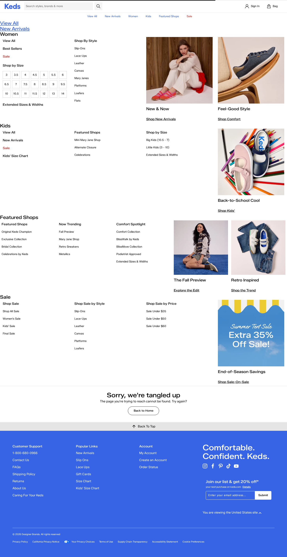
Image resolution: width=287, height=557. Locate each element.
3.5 (16, 75)
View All (92, 16)
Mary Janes (81, 78)
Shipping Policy (23, 474)
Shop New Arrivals (161, 119)
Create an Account (153, 460)
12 (44, 93)
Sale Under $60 (156, 326)
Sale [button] (189, 16)
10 (6, 93)
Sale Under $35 (156, 311)
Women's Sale (11, 318)
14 (62, 93)
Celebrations (82, 155)
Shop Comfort (229, 119)
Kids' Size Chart (15, 156)
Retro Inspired (245, 280)
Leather (79, 63)
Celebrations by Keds (15, 254)
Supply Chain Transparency (132, 541)
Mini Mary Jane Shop (87, 140)
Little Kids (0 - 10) (157, 147)
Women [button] (133, 16)
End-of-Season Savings (241, 371)
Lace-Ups (80, 56)
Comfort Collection (128, 231)
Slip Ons (82, 460)
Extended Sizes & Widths (23, 104)
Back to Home (143, 410)
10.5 (16, 93)
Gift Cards (83, 474)
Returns (18, 481)
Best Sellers (12, 48)
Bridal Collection (12, 246)
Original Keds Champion (17, 231)
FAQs (16, 467)
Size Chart (83, 481)
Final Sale (9, 333)
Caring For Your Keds (27, 495)
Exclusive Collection (14, 239)
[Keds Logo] (12, 6)
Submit (263, 495)
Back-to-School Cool (239, 200)
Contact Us (20, 460)
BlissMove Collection (129, 246)
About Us (19, 488)
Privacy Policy (20, 541)
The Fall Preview (190, 280)
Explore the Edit (186, 290)
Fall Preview (66, 231)
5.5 (53, 75)
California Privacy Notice (45, 541)
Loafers (79, 93)
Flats (77, 100)
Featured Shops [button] (169, 16)
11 (25, 93)
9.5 (63, 84)
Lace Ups (82, 467)
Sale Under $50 (156, 318)
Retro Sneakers (69, 246)
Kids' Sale (9, 326)
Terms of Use (106, 541)
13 (53, 93)
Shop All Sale (11, 311)
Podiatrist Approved (128, 254)
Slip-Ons (79, 48)
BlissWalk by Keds (127, 239)
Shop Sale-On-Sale (233, 382)
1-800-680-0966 (24, 453)
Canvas (79, 70)
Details (246, 486)
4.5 (35, 75)
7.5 (25, 84)
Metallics (64, 254)
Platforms (80, 85)
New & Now (157, 108)
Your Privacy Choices (82, 541)
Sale (6, 56)
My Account (148, 453)
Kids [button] (148, 16)
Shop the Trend (243, 290)
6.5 (6, 84)
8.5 (44, 84)
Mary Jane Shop (69, 239)
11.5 (34, 93)
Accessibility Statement (165, 541)
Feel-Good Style (234, 108)
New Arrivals (112, 16)
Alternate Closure (85, 147)
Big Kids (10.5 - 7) (157, 140)
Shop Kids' (226, 211)
